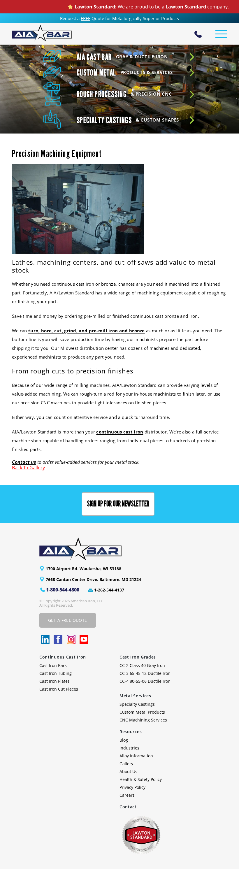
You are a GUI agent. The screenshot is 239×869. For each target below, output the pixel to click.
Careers (127, 795)
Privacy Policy (132, 787)
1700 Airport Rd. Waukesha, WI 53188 (83, 568)
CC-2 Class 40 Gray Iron (142, 665)
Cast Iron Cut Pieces (58, 689)
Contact (128, 807)
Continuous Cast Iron (62, 657)
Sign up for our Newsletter (118, 503)
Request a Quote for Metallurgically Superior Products (119, 18)
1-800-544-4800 (62, 590)
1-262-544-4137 (109, 590)
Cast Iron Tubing (55, 673)
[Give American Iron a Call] (198, 35)
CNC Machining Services (143, 720)
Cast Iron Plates (54, 681)
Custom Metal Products (142, 712)
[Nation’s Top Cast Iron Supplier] (42, 33)
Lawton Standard (172, 6)
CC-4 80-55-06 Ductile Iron (145, 681)
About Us (128, 771)
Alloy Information (136, 756)
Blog (123, 740)
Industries (129, 748)
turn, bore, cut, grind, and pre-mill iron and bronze (86, 330)
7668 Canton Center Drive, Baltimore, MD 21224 (93, 579)
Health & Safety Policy (140, 779)
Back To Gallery (28, 467)
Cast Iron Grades (137, 657)
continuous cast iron (119, 432)
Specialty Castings (137, 704)
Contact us (24, 462)
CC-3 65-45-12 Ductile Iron (145, 673)
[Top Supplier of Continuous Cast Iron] (112, 549)
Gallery (126, 763)
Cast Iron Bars (53, 665)
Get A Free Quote (67, 620)
